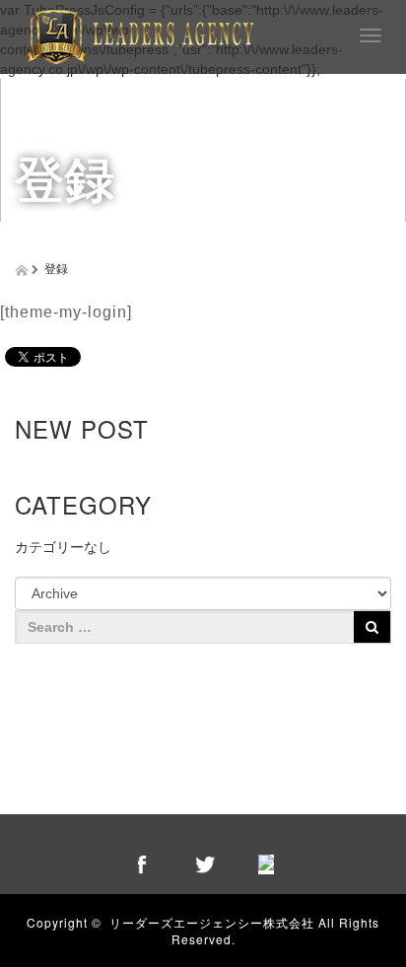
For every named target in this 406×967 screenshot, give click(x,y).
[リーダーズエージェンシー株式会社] (139, 34)
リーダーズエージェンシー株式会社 (211, 922)
